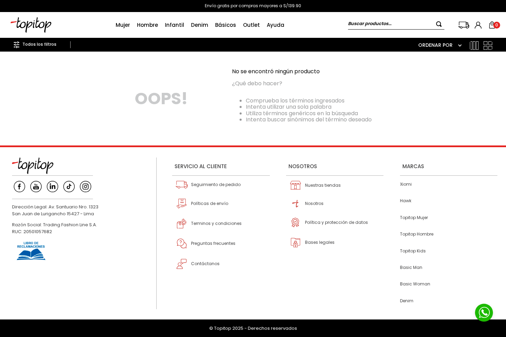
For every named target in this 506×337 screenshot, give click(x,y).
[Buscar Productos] (440, 24)
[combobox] (396, 25)
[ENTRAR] (479, 25)
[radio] (474, 45)
